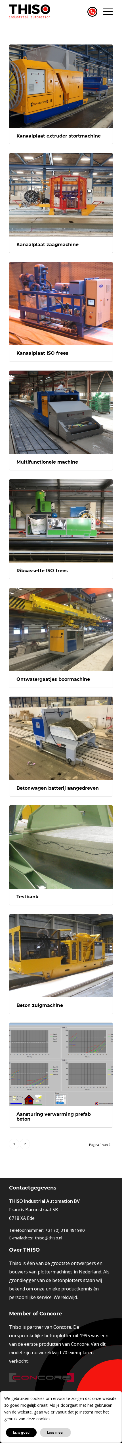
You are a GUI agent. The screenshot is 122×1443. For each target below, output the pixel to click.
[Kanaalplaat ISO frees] (61, 303)
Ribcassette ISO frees (42, 570)
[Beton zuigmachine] (61, 956)
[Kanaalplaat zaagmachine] (61, 194)
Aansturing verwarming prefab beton (53, 1117)
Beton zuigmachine (39, 1005)
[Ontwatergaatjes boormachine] (61, 629)
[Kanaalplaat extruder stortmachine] (61, 86)
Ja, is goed (21, 1432)
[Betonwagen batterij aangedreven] (61, 738)
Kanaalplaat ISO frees (42, 353)
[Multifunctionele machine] (61, 412)
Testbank (27, 896)
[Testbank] (61, 847)
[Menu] (105, 11)
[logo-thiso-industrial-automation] (50, 11)
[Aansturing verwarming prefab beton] (61, 1064)
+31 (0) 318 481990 (65, 1230)
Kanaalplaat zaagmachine (47, 244)
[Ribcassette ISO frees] (61, 521)
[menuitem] (105, 11)
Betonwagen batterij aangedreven (57, 788)
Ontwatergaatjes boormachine (53, 679)
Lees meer (55, 1432)
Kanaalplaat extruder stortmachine (58, 136)
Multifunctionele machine (47, 462)
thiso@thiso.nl (48, 1238)
